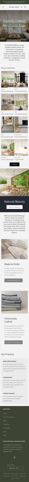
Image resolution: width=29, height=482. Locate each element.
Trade (4, 435)
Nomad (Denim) (18, 134)
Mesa (16, 112)
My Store (8, 473)
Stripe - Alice (17, 157)
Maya (2, 134)
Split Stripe (3, 157)
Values (5, 431)
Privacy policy (23, 473)
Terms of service (14, 476)
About (4, 420)
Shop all (14, 31)
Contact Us (6, 424)
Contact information (15, 478)
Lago (2, 112)
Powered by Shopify (14, 473)
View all (14, 164)
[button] (3, 7)
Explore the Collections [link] (13, 280)
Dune (16, 89)
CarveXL (3, 89)
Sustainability (6, 428)
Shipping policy (23, 476)
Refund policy (7, 476)
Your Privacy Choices (8, 417)
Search (5, 413)
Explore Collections (14, 207)
